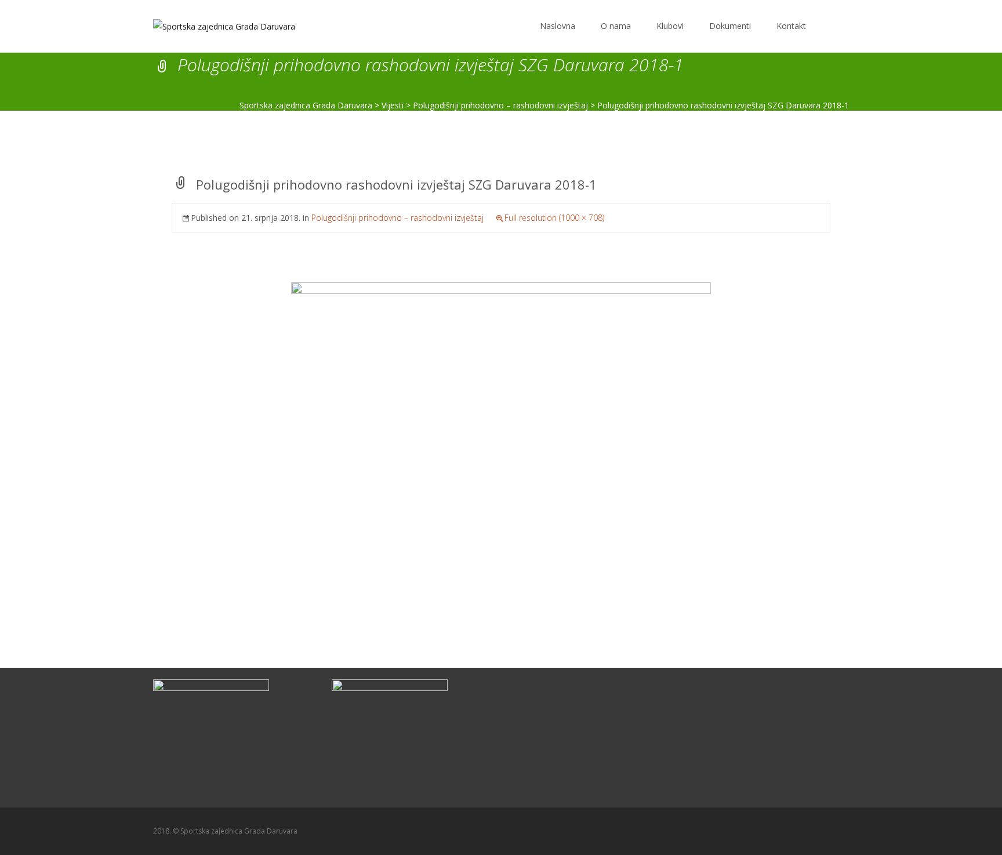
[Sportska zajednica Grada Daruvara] (215, 23)
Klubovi (670, 25)
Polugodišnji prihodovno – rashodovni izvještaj (397, 217)
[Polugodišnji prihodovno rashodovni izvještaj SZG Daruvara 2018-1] (501, 429)
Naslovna (557, 25)
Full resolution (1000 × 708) (554, 217)
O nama (616, 25)
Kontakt (791, 25)
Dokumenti (730, 25)
